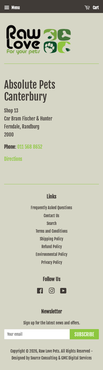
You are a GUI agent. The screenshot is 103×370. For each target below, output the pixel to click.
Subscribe (84, 334)
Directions (13, 159)
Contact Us (51, 215)
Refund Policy (51, 246)
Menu (15, 7)
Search (52, 223)
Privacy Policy (51, 262)
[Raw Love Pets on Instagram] (52, 291)
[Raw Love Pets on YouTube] (63, 291)
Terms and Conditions (52, 231)
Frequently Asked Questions (51, 207)
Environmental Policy (51, 254)
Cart (95, 7)
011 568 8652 (29, 147)
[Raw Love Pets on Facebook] (40, 291)
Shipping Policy (51, 239)
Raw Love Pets (49, 351)
